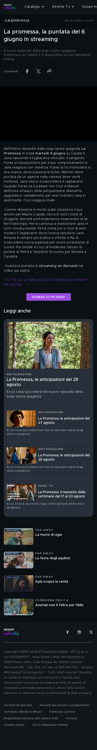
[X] (91, 632)
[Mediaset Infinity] (9, 7)
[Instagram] (79, 632)
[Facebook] (67, 632)
